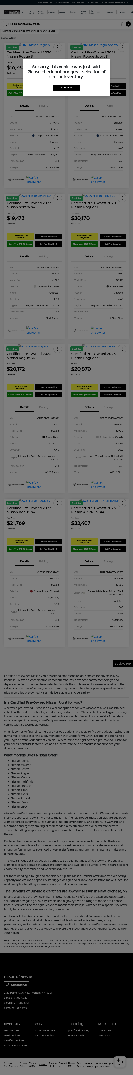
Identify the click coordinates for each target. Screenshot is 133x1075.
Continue (66, 87)
